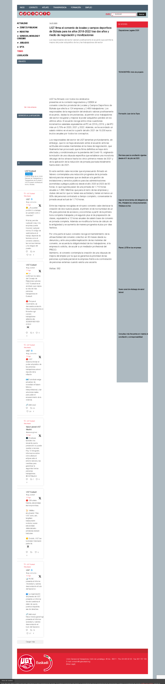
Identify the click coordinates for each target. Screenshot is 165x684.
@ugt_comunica (31, 202)
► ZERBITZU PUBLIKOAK (27, 28)
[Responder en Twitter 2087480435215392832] (27, 479)
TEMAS (20, 51)
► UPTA (20, 47)
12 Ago (28, 435)
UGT (28, 199)
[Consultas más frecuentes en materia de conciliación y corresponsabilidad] (134, 357)
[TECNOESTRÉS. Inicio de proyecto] (134, 93)
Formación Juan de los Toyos (129, 114)
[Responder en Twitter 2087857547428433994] (27, 408)
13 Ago (28, 356)
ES (107, 14)
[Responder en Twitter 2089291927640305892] (27, 251)
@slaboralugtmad (31, 432)
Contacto (33, 8)
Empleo (88, 8)
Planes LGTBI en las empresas (130, 248)
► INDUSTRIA (23, 32)
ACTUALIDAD (22, 23)
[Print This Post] (113, 94)
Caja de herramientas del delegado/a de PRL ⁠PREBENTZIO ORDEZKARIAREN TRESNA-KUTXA (133, 203)
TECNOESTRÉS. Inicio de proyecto (131, 72)
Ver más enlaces (30, 107)
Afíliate (45, 8)
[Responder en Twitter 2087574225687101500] (27, 552)
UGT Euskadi (31, 265)
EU (109, 14)
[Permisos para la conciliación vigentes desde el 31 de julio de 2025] (134, 179)
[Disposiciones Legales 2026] (134, 51)
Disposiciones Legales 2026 (129, 30)
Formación (76, 8)
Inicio (22, 8)
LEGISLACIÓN (22, 56)
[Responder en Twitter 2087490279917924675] (27, 630)
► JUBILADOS (23, 43)
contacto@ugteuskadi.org (81, 662)
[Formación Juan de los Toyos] (134, 134)
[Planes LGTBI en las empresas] (134, 268)
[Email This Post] (100, 94)
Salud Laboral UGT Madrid (33, 428)
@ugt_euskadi (30, 268)
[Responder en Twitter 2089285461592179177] (27, 333)
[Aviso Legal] (70, 664)
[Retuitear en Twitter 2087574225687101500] (32, 552)
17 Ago (28, 205)
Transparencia (59, 8)
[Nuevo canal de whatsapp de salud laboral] (134, 313)
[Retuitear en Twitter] (25, 193)
